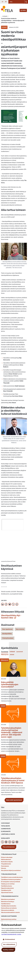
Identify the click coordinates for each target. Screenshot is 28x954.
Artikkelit (4, 27)
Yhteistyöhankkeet (7, 638)
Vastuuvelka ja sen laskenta (9, 908)
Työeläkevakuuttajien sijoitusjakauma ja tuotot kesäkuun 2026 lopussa (12, 780)
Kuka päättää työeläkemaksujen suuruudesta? (9, 684)
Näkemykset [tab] (4, 654)
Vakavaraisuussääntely (7, 910)
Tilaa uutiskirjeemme (9, 847)
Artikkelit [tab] (12, 651)
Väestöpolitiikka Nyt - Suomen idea (11, 616)
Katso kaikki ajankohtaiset (14, 800)
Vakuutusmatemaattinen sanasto (10, 912)
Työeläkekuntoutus (6, 886)
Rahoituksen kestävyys (7, 901)
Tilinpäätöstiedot (6, 864)
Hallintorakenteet (6, 859)
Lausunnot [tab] (19, 651)
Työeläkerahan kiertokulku (8, 906)
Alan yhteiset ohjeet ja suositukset (11, 870)
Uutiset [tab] (12, 654)
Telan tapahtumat (7, 629)
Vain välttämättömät (9, 944)
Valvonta (3, 868)
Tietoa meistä (5, 826)
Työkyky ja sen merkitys (8, 884)
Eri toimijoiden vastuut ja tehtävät (10, 881)
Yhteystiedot (5, 823)
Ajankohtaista (6, 828)
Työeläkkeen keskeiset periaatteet (11, 879)
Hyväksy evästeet (8, 950)
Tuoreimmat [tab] (4, 651)
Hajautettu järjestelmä (7, 888)
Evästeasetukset (10, 939)
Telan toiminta (20, 629)
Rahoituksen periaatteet (8, 899)
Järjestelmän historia (7, 892)
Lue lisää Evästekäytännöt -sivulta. (11, 934)
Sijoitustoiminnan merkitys (8, 919)
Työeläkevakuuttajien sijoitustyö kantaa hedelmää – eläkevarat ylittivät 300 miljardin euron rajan (11, 732)
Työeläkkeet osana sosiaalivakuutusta (12, 877)
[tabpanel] (14, 728)
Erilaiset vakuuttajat (6, 857)
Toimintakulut (5, 866)
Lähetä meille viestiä (8, 834)
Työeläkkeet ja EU (6, 890)
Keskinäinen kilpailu (7, 861)
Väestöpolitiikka (7, 633)
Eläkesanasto (5, 831)
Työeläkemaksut (5, 904)
